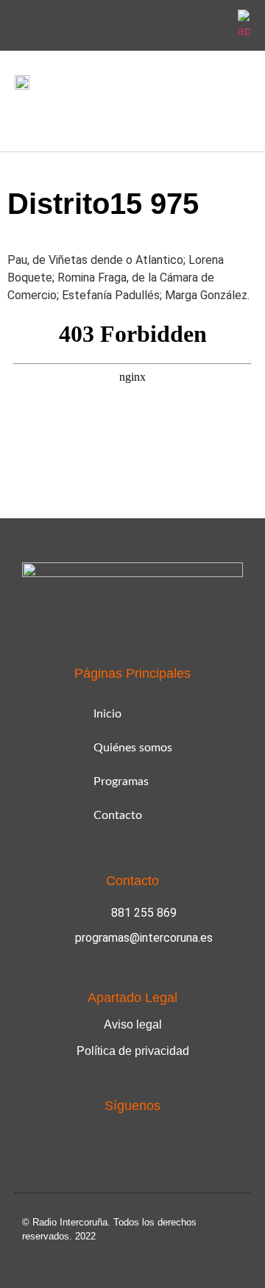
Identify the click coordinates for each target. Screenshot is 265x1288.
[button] (25, 117)
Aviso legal (133, 1024)
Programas (121, 781)
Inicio (107, 714)
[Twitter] (213, 25)
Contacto (117, 815)
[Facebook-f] (179, 25)
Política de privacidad (133, 1051)
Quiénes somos (132, 748)
